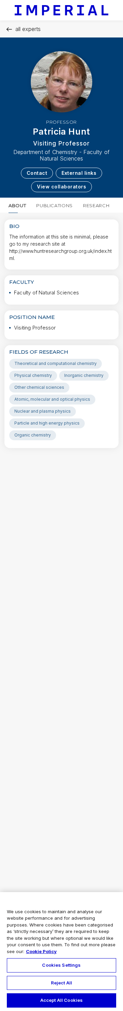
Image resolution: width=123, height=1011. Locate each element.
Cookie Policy (41, 951)
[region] (61, 951)
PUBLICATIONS (54, 205)
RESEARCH (96, 205)
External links (79, 173)
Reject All (61, 982)
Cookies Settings (61, 965)
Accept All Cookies (61, 1000)
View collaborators (61, 186)
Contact (37, 173)
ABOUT (17, 205)
